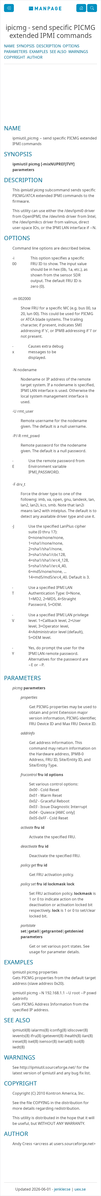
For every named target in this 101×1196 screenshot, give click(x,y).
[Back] (9, 8)
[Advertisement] (50, 110)
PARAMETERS (15, 51)
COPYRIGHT (14, 57)
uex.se (80, 1189)
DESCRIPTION (48, 46)
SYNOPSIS (26, 46)
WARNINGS (78, 51)
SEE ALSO (58, 51)
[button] (81, 8)
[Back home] (45, 8)
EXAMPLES (38, 51)
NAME (9, 46)
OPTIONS (71, 46)
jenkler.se (62, 1189)
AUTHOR (35, 57)
